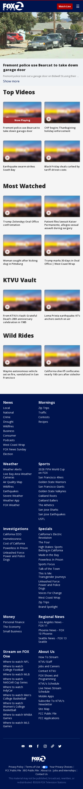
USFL (41, 519)
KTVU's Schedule (48, 683)
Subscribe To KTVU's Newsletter (51, 702)
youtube (30, 746)
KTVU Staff (45, 661)
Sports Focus (46, 564)
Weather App (11, 500)
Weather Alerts (12, 469)
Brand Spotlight (48, 607)
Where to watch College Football (13, 668)
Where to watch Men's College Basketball (17, 696)
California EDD (12, 534)
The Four (44, 542)
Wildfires (8, 426)
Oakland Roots (47, 496)
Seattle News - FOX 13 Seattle (52, 639)
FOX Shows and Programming (48, 677)
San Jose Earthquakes (51, 514)
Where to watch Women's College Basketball (14, 706)
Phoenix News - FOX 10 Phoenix (51, 631)
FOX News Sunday (14, 449)
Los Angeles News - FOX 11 (50, 623)
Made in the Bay (48, 555)
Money (9, 616)
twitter (60, 746)
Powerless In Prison (15, 548)
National (8, 412)
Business (8, 431)
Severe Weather (13, 496)
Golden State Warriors (52, 482)
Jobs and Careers (49, 666)
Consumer (9, 435)
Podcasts (9, 440)
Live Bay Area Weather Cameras (17, 475)
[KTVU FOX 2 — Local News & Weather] (14, 6)
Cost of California (14, 543)
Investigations (15, 528)
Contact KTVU (47, 671)
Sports (44, 463)
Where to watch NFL (16, 661)
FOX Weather (11, 505)
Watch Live (65, 6)
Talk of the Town (49, 569)
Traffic (42, 412)
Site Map (43, 709)
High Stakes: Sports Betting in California (50, 548)
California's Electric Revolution (50, 535)
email (23, 746)
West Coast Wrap (14, 445)
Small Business (12, 631)
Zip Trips (43, 408)
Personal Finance (14, 622)
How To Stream (48, 657)
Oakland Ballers (48, 500)
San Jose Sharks (48, 509)
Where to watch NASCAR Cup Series (15, 680)
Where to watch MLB (16, 674)
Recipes (43, 421)
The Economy (11, 627)
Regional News (51, 616)
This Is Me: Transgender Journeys (52, 575)
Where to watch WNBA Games (17, 716)
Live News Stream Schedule (49, 689)
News (8, 402)
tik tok (52, 746)
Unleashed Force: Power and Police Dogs (14, 556)
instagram (45, 746)
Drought (8, 421)
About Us (46, 651)
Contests (44, 417)
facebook (38, 746)
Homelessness (12, 539)
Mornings (46, 402)
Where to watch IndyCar (13, 688)
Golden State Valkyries (52, 491)
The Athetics (46, 505)
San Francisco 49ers (51, 477)
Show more (11, 81)
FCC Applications (48, 718)
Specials (45, 528)
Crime (6, 417)
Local (6, 408)
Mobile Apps (46, 696)
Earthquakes (11, 491)
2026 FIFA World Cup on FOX (51, 471)
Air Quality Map (12, 482)
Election (8, 454)
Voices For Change (50, 593)
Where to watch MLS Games (16, 724)
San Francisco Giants (51, 486)
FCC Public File (47, 713)
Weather (10, 463)
